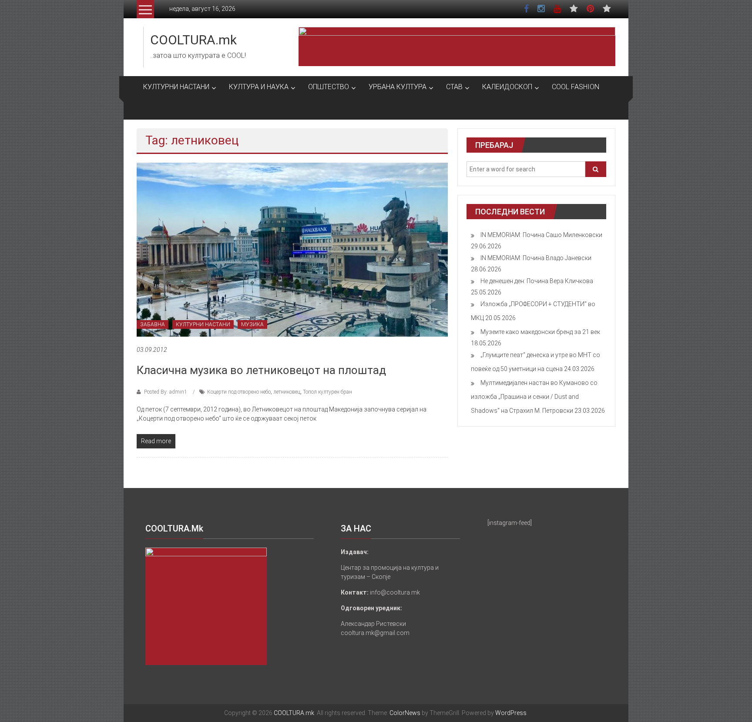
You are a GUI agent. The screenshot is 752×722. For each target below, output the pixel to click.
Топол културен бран (327, 392)
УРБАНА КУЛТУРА (397, 87)
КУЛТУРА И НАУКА (259, 87)
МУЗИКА (252, 324)
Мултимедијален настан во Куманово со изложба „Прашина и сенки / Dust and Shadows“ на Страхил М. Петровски (534, 396)
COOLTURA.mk (193, 39)
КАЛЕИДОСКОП (507, 87)
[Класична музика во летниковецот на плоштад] (292, 249)
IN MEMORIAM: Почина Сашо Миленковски (541, 234)
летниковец (286, 392)
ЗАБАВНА (152, 324)
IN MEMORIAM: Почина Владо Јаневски (535, 257)
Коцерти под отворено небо (239, 392)
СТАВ (454, 87)
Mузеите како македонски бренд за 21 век (540, 331)
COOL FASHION (575, 87)
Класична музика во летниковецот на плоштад (261, 370)
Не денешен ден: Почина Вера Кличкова (536, 280)
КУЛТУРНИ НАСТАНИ (176, 87)
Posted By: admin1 (165, 392)
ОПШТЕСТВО (328, 87)
